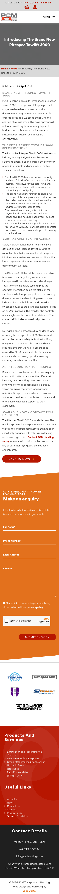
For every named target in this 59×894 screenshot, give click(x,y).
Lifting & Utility (14, 776)
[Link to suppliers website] (14, 677)
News (14, 69)
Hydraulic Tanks (15, 765)
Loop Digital (29, 891)
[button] (47, 17)
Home (4, 69)
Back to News (20, 459)
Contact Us (13, 806)
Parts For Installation (18, 772)
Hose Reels (13, 769)
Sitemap (11, 810)
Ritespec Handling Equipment (23, 759)
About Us (12, 799)
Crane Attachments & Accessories (26, 762)
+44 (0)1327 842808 (38, 3)
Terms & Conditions (17, 817)
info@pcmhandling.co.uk (29, 857)
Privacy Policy (14, 813)
